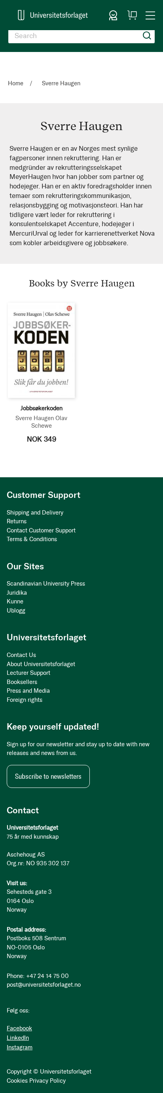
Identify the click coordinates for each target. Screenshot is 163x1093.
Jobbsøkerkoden (42, 408)
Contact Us (21, 655)
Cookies (17, 1080)
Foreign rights (24, 699)
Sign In (113, 15)
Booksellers (22, 682)
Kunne (15, 601)
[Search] (147, 36)
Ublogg (16, 610)
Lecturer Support (28, 672)
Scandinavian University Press (46, 583)
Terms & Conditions (32, 539)
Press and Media (28, 690)
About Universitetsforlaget (41, 664)
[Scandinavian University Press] (53, 15)
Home (16, 83)
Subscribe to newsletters (48, 776)
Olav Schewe (49, 422)
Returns (17, 521)
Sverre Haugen (34, 418)
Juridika (17, 592)
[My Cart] (132, 15)
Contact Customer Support (41, 530)
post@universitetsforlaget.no (44, 984)
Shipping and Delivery (35, 512)
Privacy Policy (47, 1080)
